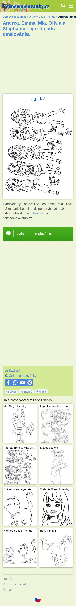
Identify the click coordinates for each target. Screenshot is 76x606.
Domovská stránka (14, 16)
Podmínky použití (15, 584)
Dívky (32, 16)
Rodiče (8, 578)
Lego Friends (47, 16)
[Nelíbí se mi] (42, 99)
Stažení (14, 370)
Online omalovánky (23, 376)
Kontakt (8, 589)
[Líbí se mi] (34, 99)
